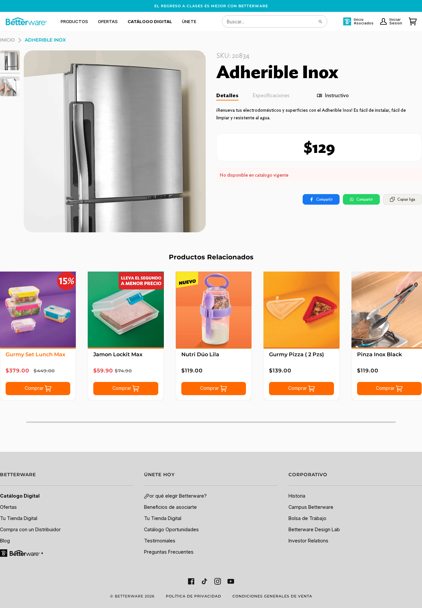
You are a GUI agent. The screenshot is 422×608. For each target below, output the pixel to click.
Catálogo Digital (20, 496)
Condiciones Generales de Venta (272, 596)
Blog (5, 540)
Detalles (227, 95)
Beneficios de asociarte (170, 507)
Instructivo (337, 95)
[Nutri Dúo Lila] (214, 309)
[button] (74, 21)
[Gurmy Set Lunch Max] (38, 309)
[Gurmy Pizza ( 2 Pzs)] (301, 309)
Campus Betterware (310, 507)
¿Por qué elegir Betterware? (175, 496)
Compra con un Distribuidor (30, 529)
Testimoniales (159, 540)
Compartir (324, 199)
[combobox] (274, 21)
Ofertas (8, 507)
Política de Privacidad (193, 596)
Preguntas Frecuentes (169, 552)
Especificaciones (271, 95)
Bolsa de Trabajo (307, 518)
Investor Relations (308, 540)
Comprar (35, 388)
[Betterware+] (22, 552)
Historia (296, 496)
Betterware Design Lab (314, 529)
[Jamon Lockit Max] (126, 309)
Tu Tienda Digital (18, 518)
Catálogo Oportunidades (171, 529)
